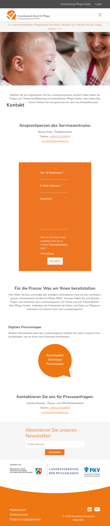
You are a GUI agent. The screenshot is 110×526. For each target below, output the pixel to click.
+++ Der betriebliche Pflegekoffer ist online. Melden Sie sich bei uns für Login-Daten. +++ (55, 27)
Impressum (18, 510)
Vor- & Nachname (52, 172)
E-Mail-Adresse (50, 185)
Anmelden (55, 452)
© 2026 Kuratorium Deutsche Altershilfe (78, 518)
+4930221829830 (59, 136)
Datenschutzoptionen (25, 519)
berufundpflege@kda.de (55, 141)
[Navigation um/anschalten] (100, 15)
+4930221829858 (59, 407)
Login (98, 4)
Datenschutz (19, 514)
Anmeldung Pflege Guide (76, 4)
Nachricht (46, 199)
